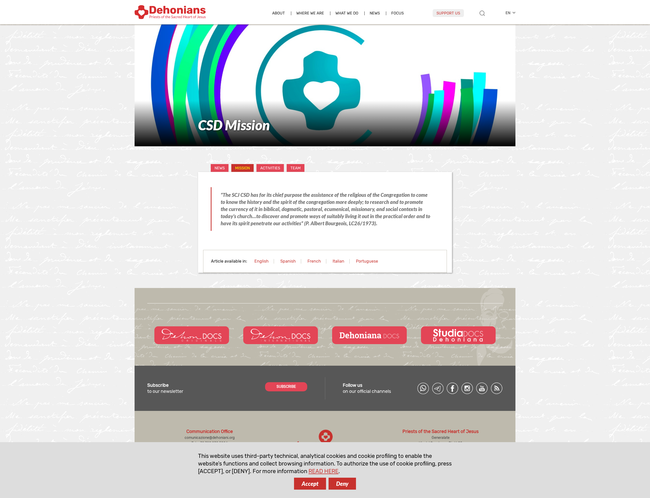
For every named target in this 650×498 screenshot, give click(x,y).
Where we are (310, 13)
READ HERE (323, 471)
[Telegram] (438, 388)
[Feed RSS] (497, 388)
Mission (242, 168)
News (375, 13)
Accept (310, 483)
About (278, 13)
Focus (397, 13)
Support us (448, 13)
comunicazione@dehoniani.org (210, 438)
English (261, 261)
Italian (338, 261)
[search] (482, 13)
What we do (346, 13)
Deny (342, 483)
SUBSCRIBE (286, 386)
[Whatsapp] (423, 388)
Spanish (288, 261)
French (314, 261)
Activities (270, 168)
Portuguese (367, 261)
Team (295, 168)
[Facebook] (452, 388)
